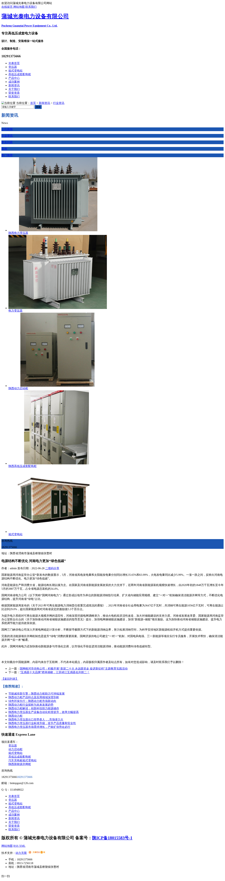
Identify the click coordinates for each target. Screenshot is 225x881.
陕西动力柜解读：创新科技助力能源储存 (33, 708)
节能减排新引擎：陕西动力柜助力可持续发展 (36, 693)
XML (22, 845)
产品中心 (14, 77)
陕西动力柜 (15, 715)
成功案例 (14, 81)
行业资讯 (58, 103)
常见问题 (7, 142)
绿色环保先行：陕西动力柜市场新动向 (32, 700)
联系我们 (31, 6)
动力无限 (21, 852)
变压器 (12, 66)
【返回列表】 (9, 678)
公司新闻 (7, 129)
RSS (16, 845)
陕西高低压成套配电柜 (22, 466)
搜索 (38, 107)
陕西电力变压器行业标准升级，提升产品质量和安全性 (42, 723)
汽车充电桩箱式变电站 (22, 760)
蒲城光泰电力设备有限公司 (35, 16)
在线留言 (7, 6)
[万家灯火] (37, 852)
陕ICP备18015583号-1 (112, 838)
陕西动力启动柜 (18, 388)
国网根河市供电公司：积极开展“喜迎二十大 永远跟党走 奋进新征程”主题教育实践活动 (74, 668)
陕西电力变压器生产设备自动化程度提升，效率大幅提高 (43, 712)
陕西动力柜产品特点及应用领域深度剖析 (33, 697)
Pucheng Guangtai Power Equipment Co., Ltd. (29, 25)
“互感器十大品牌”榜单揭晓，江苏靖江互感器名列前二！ (55, 672)
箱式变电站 (15, 70)
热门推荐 (7, 155)
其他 (4, 148)
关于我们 (14, 89)
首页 (33, 103)
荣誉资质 (14, 92)
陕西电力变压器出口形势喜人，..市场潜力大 (35, 719)
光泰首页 (14, 63)
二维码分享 (52, 568)
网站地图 (19, 6)
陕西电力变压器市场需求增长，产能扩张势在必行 (39, 726)
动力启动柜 (15, 749)
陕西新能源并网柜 (19, 764)
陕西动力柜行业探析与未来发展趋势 (30, 704)
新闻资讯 (14, 85)
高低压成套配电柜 (19, 74)
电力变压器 (15, 310)
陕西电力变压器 (18, 232)
